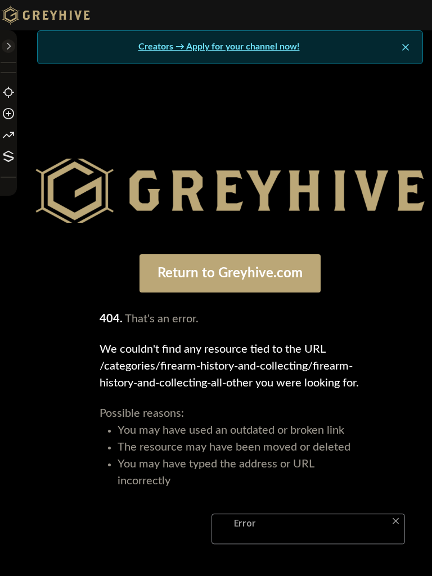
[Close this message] (406, 47)
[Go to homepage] (48, 15)
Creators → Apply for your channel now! (219, 46)
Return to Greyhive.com (230, 273)
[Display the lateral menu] (8, 46)
